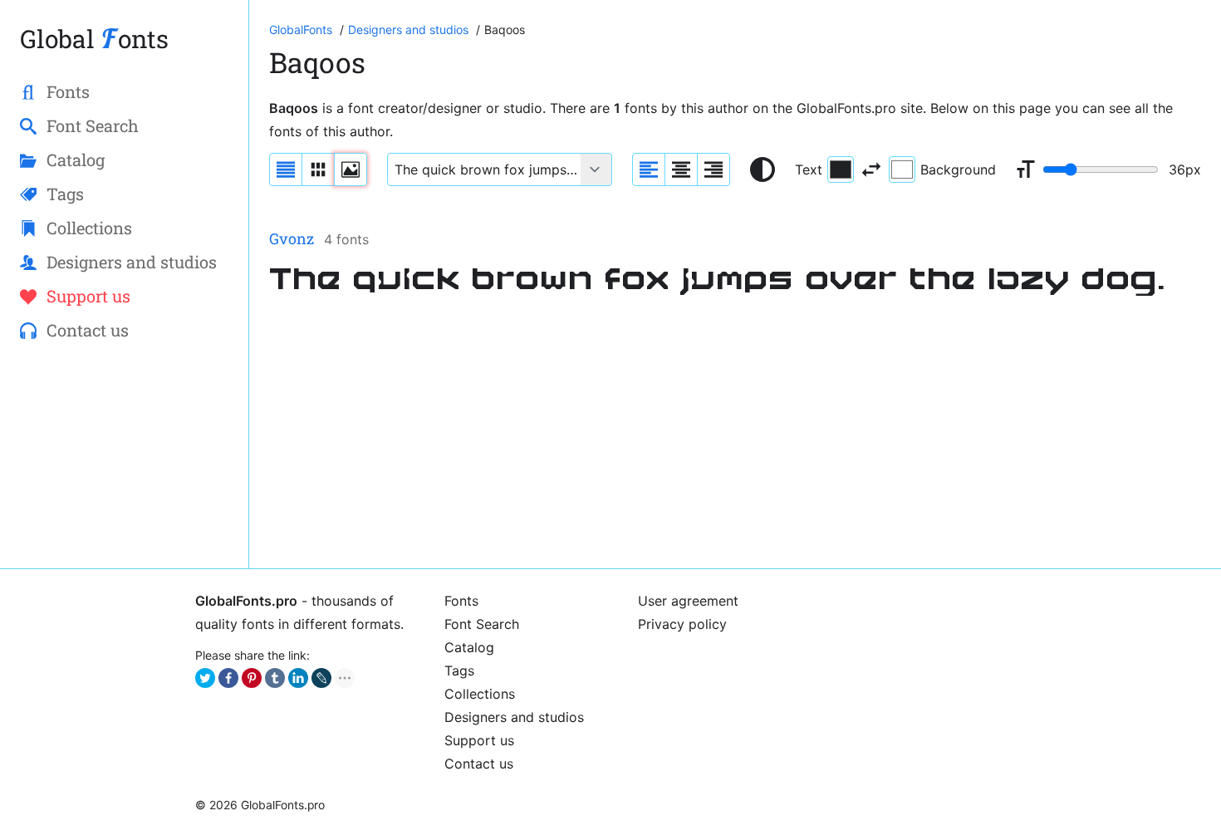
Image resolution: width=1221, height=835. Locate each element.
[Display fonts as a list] (285, 169)
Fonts (461, 600)
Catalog (469, 647)
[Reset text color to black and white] (762, 169)
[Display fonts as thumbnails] (350, 169)
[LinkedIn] (298, 678)
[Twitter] (205, 678)
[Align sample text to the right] (713, 169)
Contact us (478, 763)
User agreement (688, 600)
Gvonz (291, 238)
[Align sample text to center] (681, 169)
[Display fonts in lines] (318, 169)
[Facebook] (228, 678)
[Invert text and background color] (871, 169)
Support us (479, 740)
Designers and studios (514, 717)
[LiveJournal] (321, 678)
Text (808, 169)
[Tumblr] (275, 678)
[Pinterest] (252, 678)
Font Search (481, 624)
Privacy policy (682, 624)
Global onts (94, 38)
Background (958, 169)
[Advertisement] (735, 432)
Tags (459, 670)
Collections (479, 693)
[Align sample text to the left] (648, 169)
